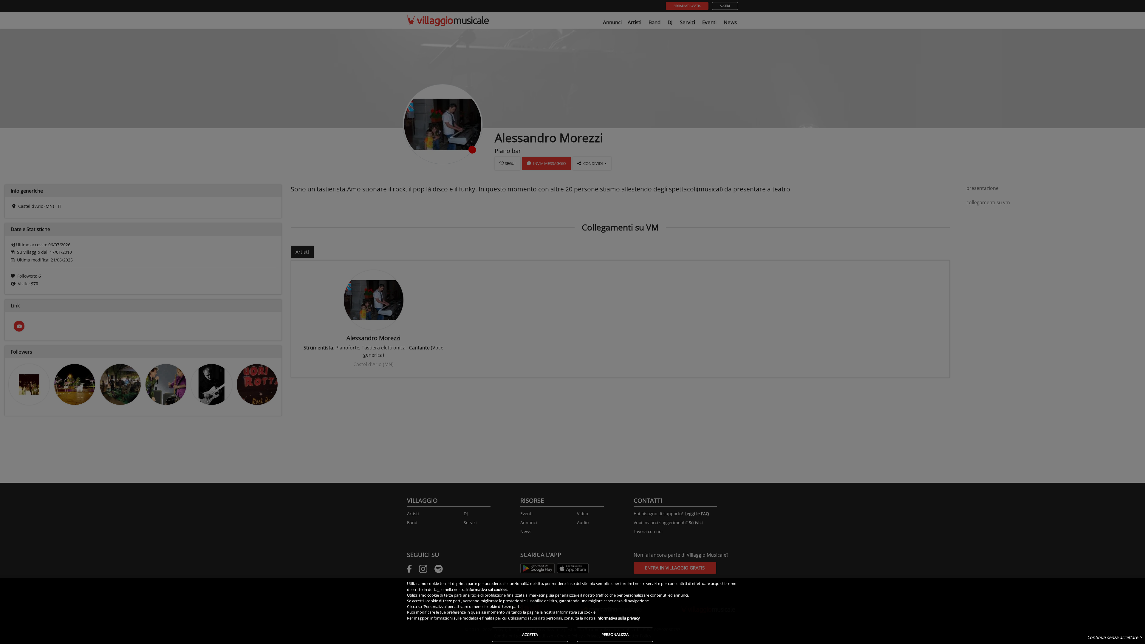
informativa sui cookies (486, 589)
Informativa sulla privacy (618, 618)
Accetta (530, 634)
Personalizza (615, 634)
